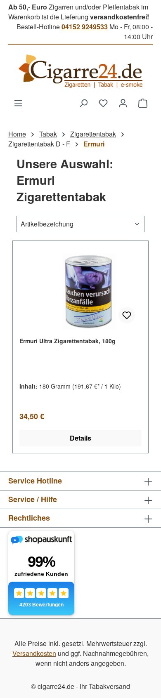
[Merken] (126, 315)
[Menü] (18, 102)
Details (80, 438)
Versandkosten (34, 653)
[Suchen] (83, 102)
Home (17, 134)
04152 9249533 (85, 26)
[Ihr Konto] (123, 102)
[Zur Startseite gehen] (80, 71)
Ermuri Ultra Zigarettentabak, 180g (67, 341)
